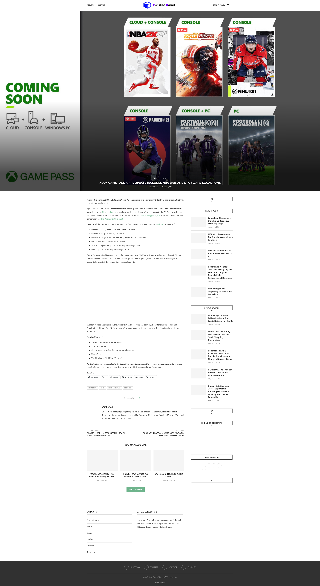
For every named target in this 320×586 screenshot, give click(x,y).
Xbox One (127, 388)
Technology (92, 552)
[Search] (232, 5)
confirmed (160, 224)
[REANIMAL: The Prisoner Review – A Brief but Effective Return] (198, 373)
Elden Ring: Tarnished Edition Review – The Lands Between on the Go (220, 318)
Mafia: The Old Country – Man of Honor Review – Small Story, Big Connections (220, 335)
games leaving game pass (149, 215)
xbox (102, 388)
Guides (90, 539)
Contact (101, 5)
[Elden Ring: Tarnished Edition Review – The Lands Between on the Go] (198, 319)
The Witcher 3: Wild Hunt (112, 219)
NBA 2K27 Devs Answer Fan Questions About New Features (220, 237)
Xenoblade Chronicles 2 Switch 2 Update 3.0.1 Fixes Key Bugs (219, 221)
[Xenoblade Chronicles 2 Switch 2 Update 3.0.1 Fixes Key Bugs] (102, 460)
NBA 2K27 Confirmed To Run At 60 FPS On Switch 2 (220, 253)
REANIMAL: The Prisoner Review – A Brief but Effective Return (220, 373)
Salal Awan (154, 187)
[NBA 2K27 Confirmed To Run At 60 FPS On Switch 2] (169, 460)
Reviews (90, 545)
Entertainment (93, 520)
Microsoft (92, 388)
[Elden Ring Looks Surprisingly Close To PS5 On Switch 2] (198, 292)
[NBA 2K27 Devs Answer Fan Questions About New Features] (135, 460)
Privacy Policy (219, 5)
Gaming (90, 533)
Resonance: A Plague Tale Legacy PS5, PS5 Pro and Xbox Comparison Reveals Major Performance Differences (220, 272)
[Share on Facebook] (143, 398)
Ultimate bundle (109, 212)
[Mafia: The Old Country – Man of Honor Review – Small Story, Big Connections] (198, 335)
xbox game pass (114, 388)
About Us (90, 5)
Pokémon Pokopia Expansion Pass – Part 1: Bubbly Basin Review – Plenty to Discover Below (220, 355)
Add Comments (135, 489)
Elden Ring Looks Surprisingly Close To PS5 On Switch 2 (220, 291)
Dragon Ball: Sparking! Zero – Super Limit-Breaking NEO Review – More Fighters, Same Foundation (219, 391)
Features (90, 526)
